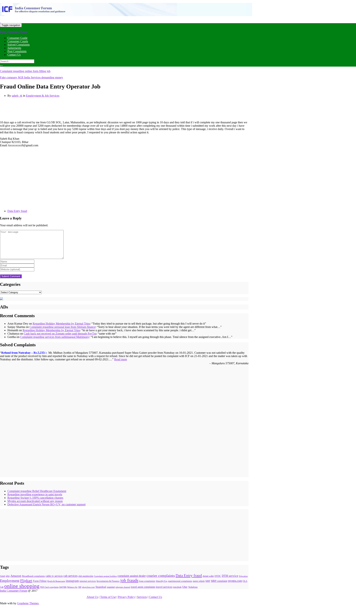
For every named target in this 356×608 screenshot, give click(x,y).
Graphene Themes (28, 603)
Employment (9, 581)
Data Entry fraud (17, 211)
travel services (164, 586)
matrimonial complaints (180, 581)
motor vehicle (199, 581)
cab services (70, 575)
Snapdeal (100, 586)
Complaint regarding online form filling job (25, 71)
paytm (63, 586)
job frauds (129, 580)
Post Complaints (17, 51)
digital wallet (208, 576)
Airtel (2, 576)
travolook (177, 587)
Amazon (15, 576)
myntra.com (235, 580)
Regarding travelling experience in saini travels (34, 494)
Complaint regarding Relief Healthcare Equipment (36, 491)
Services (142, 597)
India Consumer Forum (13, 31)
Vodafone (193, 587)
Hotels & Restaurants (56, 581)
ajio (8, 576)
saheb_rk (17, 95)
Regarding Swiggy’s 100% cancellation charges (35, 497)
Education (243, 576)
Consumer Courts (17, 41)
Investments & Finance (108, 581)
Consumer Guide (17, 38)
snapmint (111, 587)
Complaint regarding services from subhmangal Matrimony (54, 336)
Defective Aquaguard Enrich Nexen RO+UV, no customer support (46, 504)
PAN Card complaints (49, 587)
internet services (88, 581)
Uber (184, 587)
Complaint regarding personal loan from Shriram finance (62, 326)
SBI (79, 587)
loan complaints (147, 581)
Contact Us (14, 54)
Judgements (14, 48)
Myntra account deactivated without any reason (35, 501)
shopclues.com (88, 587)
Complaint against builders (105, 576)
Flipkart (26, 581)
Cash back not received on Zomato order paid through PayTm (60, 333)
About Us (92, 597)
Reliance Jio (72, 587)
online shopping (21, 586)
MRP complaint (219, 580)
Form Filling (40, 580)
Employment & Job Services (42, 95)
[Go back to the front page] (0, 21)
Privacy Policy (126, 597)
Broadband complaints (33, 576)
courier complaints (160, 576)
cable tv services (54, 576)
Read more (120, 359)
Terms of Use (108, 597)
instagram (72, 581)
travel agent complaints (143, 586)
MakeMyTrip (161, 581)
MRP (207, 581)
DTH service (230, 576)
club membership (85, 576)
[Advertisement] (67, 108)
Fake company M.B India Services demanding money (31, 77)
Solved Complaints (18, 44)
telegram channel (123, 587)
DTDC (218, 576)
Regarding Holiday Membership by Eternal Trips (61, 323)
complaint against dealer (132, 575)
